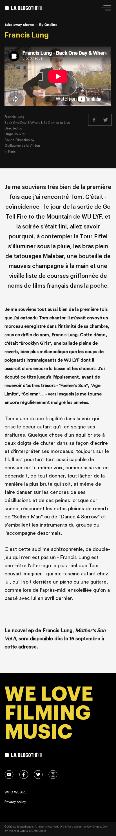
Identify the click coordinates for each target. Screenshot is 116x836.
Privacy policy (15, 802)
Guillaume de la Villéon (22, 145)
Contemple (94, 826)
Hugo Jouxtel (15, 134)
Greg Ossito (39, 831)
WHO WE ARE (16, 792)
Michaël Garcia (18, 831)
